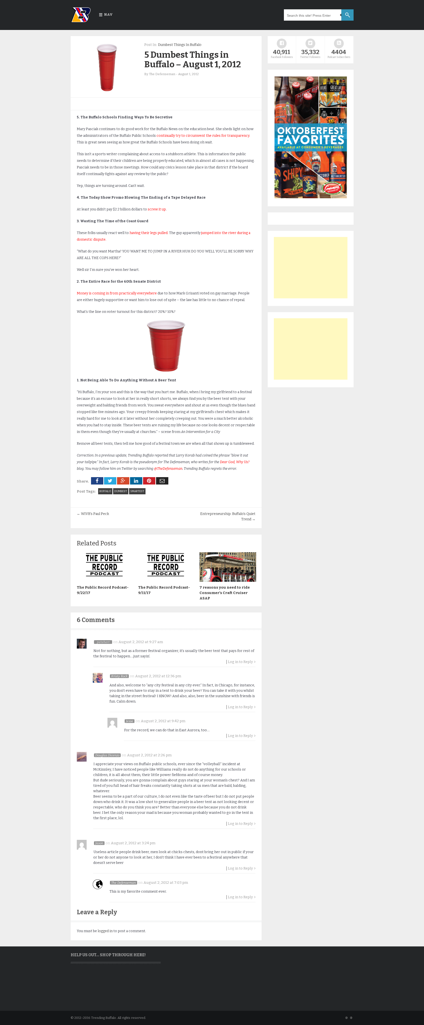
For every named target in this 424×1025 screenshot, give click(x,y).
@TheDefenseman (167, 469)
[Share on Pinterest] (149, 481)
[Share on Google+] (123, 481)
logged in (105, 931)
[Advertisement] (310, 267)
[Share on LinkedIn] (136, 481)
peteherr (103, 642)
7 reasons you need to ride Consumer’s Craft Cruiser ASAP (224, 592)
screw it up (157, 209)
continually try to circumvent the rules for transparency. (203, 136)
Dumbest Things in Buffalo (179, 45)
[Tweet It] (110, 481)
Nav (108, 15)
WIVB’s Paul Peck (93, 514)
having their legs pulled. (149, 233)
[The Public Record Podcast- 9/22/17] (105, 580)
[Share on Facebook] (97, 481)
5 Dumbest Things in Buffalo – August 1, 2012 (192, 59)
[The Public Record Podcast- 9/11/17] (166, 580)
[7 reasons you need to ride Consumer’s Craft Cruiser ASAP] (227, 580)
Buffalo (105, 491)
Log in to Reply (240, 662)
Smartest (137, 491)
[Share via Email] (162, 481)
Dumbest (120, 491)
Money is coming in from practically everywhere (117, 293)
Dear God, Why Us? (234, 462)
